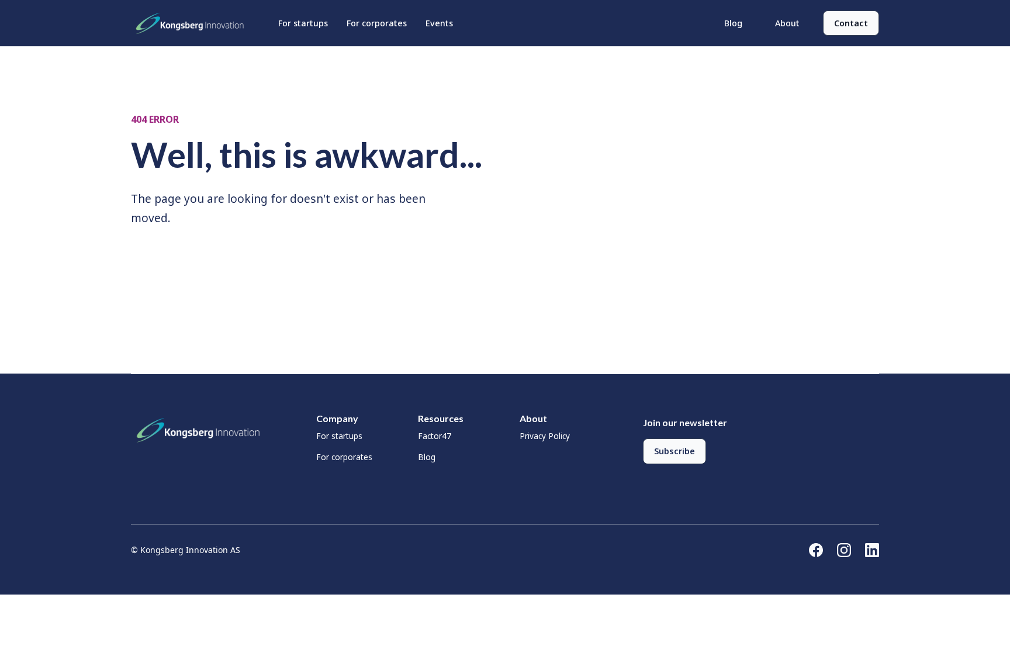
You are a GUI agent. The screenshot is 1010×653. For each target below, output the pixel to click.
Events (439, 23)
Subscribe (674, 451)
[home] (193, 23)
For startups (303, 23)
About (787, 23)
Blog (733, 23)
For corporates (377, 23)
